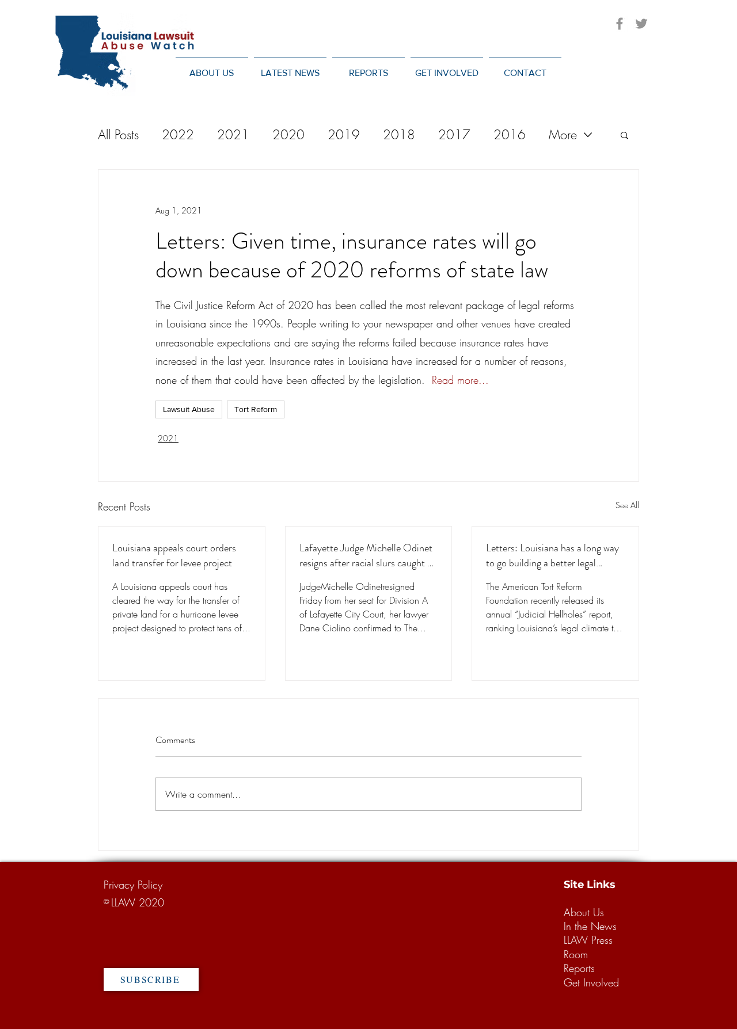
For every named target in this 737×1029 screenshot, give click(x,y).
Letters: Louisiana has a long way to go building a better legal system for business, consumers (552, 555)
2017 (454, 134)
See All (627, 505)
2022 (178, 134)
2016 (509, 134)
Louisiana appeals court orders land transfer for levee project (174, 555)
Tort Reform (255, 409)
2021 (233, 134)
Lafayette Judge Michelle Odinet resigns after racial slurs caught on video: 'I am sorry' (368, 555)
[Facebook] (619, 24)
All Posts (118, 134)
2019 (344, 134)
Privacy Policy (133, 884)
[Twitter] (641, 24)
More (563, 134)
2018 (399, 134)
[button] (290, 68)
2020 (288, 134)
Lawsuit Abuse (189, 409)
